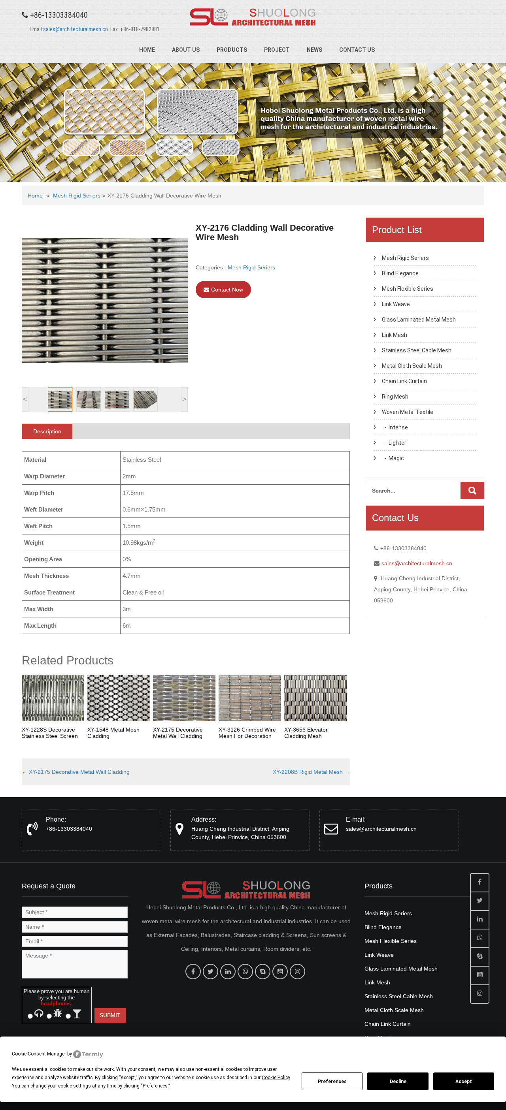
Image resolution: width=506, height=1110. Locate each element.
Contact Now (227, 289)
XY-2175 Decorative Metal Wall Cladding (76, 772)
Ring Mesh (395, 396)
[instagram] (297, 971)
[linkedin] (228, 971)
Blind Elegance (400, 273)
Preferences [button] (155, 1086)
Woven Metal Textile (407, 412)
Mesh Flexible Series (407, 289)
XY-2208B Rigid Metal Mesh (311, 772)
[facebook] (193, 971)
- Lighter (394, 443)
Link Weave (396, 304)
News (314, 50)
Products (232, 50)
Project (277, 50)
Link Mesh (394, 335)
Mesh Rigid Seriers (76, 195)
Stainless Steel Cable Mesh (416, 350)
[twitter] (210, 971)
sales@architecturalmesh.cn (75, 29)
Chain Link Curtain (404, 381)
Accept (463, 1081)
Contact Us (357, 50)
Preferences (332, 1081)
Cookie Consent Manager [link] (39, 1054)
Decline (398, 1081)
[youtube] (280, 971)
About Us (186, 50)
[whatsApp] (245, 971)
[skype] (262, 971)
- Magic (393, 458)
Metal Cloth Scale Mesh (412, 366)
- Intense (395, 427)
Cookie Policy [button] (276, 1077)
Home (147, 50)
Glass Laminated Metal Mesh (419, 319)
